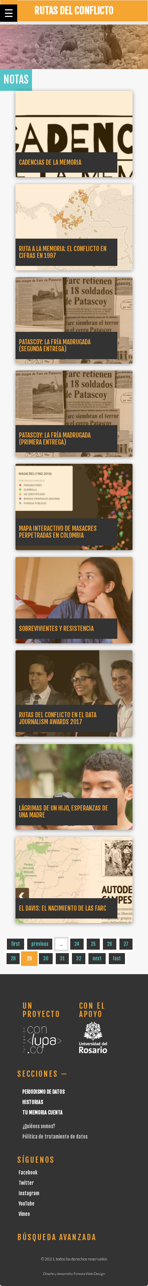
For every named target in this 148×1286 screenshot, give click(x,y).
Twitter (26, 1183)
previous (39, 944)
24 (77, 944)
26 (109, 944)
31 (62, 958)
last (117, 958)
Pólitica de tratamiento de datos (54, 1137)
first (15, 944)
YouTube (26, 1204)
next (97, 958)
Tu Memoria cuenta (42, 1112)
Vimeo (24, 1214)
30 (46, 958)
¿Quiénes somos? (38, 1126)
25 (93, 944)
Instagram (29, 1193)
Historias (32, 1102)
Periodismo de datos (43, 1092)
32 (78, 958)
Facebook (28, 1172)
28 (13, 958)
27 (126, 944)
